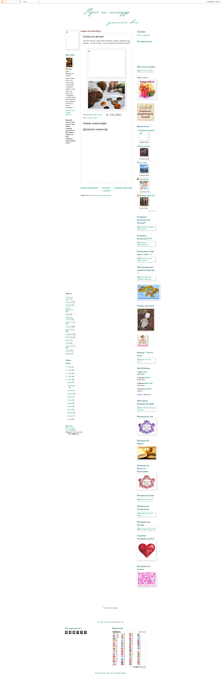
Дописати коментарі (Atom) (101, 195)
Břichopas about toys (147, 195)
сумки (68, 343)
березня (70, 413)
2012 (70, 376)
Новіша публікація (89, 188)
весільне (69, 302)
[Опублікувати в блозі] (113, 115)
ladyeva (147, 378)
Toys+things (143, 179)
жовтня (70, 390)
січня (69, 419)
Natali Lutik (148, 383)
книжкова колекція (69, 318)
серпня (70, 397)
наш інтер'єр (70, 330)
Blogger (123, 673)
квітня (69, 409)
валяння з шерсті (69, 298)
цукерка (68, 354)
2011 (70, 380)
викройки (69, 305)
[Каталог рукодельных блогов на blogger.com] (145, 120)
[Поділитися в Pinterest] (120, 115)
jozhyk (144, 372)
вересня (70, 394)
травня (70, 406)
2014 (70, 370)
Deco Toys (143, 163)
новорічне (69, 334)
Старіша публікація (123, 188)
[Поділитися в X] (115, 115)
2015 (70, 367)
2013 (70, 373)
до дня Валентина (69, 308)
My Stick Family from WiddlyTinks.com (110, 622)
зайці (67, 314)
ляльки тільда (71, 322)
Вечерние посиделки (147, 130)
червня (70, 403)
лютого (70, 416)
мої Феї (68, 327)
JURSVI (149, 389)
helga (70, 69)
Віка (140, 394)
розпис (68, 340)
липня (69, 400)
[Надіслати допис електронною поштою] (107, 115)
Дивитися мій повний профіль (70, 112)
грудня (70, 382)
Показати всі (151, 211)
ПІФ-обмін (69, 337)
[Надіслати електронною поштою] (111, 115)
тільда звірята (93, 118)
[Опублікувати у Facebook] (117, 115)
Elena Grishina (144, 146)
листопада (71, 385)
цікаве (68, 351)
